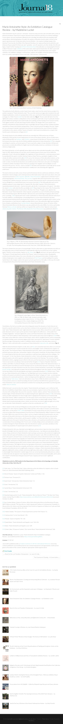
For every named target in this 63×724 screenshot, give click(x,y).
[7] (33, 188)
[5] (30, 165)
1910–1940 (20, 410)
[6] (39, 182)
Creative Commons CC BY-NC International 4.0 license (35, 543)
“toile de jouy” (15, 379)
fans (34, 346)
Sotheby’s (19, 139)
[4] (25, 158)
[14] (46, 403)
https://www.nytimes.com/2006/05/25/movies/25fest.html (36, 497)
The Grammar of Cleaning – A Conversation (47, 557)
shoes (31, 252)
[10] (55, 335)
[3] (51, 141)
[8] (13, 195)
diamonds (43, 343)
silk (28, 252)
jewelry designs (6, 369)
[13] (50, 393)
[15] (40, 425)
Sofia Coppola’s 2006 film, (28, 176)
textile (19, 117)
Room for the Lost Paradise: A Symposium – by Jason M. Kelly (21, 554)
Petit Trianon (38, 258)
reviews (10, 188)
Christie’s (27, 139)
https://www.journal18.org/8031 (33, 536)
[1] (22, 47)
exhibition (19, 48)
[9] (56, 209)
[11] (38, 362)
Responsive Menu (59, 18)
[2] (26, 132)
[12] (46, 371)
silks (47, 343)
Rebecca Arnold (11, 207)
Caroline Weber (25, 203)
